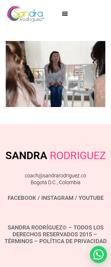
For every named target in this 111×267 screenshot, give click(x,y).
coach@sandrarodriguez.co (55, 175)
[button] (64, 13)
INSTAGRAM (57, 197)
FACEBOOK (22, 197)
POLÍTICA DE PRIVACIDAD (73, 241)
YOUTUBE (91, 197)
